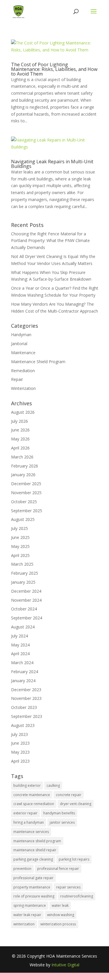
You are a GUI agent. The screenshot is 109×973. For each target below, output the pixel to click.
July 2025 (19, 528)
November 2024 (26, 600)
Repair (17, 379)
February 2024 (24, 671)
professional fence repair (58, 868)
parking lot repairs (74, 859)
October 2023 (24, 707)
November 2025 (26, 492)
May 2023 (20, 752)
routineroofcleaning (76, 896)
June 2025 (20, 537)
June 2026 (20, 430)
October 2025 (24, 501)
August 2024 (23, 627)
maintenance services (31, 831)
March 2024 (22, 662)
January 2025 (23, 582)
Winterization (23, 388)
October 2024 (24, 609)
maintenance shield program (37, 840)
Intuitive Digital (65, 964)
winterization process (58, 924)
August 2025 (23, 519)
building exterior (27, 785)
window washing (60, 914)
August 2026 (23, 412)
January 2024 (23, 680)
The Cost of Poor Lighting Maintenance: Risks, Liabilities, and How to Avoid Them (54, 69)
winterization (24, 924)
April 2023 (20, 761)
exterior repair (25, 813)
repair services (68, 887)
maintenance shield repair (34, 849)
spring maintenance (29, 905)
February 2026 (24, 466)
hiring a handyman (28, 822)
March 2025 (22, 564)
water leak (60, 905)
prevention (22, 868)
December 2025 (26, 483)
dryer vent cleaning (75, 803)
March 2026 (22, 457)
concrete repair (68, 794)
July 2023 (19, 734)
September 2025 (26, 510)
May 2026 (20, 439)
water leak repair (27, 914)
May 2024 (20, 645)
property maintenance (31, 887)
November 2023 (26, 698)
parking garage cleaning (33, 859)
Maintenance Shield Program (38, 361)
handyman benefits (59, 813)
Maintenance (23, 352)
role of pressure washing (33, 896)
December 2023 (26, 689)
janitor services (62, 822)
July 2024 (19, 636)
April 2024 (20, 653)
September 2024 (26, 618)
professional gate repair (33, 877)
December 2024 (26, 591)
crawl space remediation (33, 803)
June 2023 (20, 743)
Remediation (23, 370)
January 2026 (23, 474)
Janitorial (19, 343)
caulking (53, 785)
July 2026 (19, 421)
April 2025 (20, 555)
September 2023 (26, 716)
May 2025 (20, 546)
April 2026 (20, 448)
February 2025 (24, 573)
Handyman (21, 334)
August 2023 (23, 725)
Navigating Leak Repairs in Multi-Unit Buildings (52, 163)
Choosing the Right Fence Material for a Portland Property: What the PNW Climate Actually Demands (50, 240)
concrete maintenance (31, 794)
